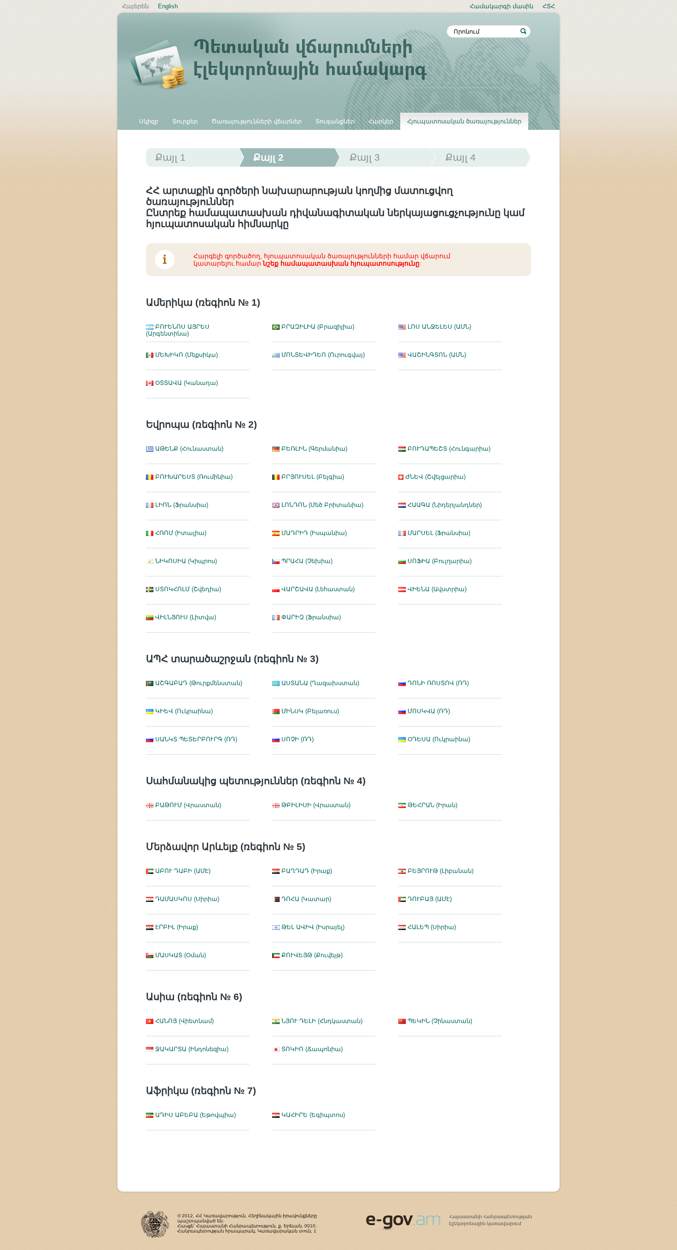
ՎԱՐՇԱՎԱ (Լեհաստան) (317, 589)
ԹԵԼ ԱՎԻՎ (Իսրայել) (312, 927)
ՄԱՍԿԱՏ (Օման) (179, 955)
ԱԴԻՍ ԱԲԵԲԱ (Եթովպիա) (194, 1114)
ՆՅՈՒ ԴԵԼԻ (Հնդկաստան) (321, 1020)
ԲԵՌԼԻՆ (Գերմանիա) (313, 448)
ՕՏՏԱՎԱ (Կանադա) (185, 382)
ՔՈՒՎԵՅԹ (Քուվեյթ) (311, 955)
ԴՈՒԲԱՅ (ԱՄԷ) (429, 898)
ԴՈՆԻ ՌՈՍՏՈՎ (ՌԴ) (437, 683)
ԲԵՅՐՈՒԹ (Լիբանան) (439, 870)
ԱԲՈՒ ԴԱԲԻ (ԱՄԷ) (181, 870)
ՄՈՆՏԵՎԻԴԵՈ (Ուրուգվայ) (322, 354)
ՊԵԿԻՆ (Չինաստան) (439, 1020)
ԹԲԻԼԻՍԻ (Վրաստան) (315, 805)
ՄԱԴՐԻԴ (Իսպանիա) (313, 532)
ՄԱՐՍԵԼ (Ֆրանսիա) (438, 532)
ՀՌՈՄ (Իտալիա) (179, 532)
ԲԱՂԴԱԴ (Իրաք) (306, 870)
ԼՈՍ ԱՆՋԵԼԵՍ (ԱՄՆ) (438, 326)
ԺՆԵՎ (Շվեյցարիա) (434, 476)
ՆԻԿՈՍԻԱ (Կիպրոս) (185, 561)
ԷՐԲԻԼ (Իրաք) (175, 927)
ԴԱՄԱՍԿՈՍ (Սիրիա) (186, 898)
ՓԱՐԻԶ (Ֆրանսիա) (310, 617)
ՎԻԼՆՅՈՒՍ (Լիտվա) (184, 617)
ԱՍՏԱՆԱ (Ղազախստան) (319, 683)
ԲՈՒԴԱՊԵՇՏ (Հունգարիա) (448, 448)
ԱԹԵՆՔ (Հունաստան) (188, 448)
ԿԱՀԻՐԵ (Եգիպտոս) (312, 1114)
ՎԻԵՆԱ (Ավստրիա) (436, 589)
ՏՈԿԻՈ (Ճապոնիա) (311, 1049)
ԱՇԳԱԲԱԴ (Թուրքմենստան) (197, 683)
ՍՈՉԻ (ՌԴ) (297, 739)
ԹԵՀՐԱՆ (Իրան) (431, 805)
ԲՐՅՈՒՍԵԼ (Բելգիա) (312, 476)
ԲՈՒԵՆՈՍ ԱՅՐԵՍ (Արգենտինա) (178, 330)
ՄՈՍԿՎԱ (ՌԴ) (428, 711)
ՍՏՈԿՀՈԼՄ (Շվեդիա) (187, 589)
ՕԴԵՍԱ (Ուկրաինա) (438, 739)
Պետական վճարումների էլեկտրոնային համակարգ (287, 65)
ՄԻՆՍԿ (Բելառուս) (309, 711)
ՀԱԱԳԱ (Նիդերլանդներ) (444, 504)
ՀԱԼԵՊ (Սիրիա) (431, 927)
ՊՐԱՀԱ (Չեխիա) (306, 561)
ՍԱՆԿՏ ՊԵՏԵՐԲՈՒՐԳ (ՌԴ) (195, 739)
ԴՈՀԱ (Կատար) (305, 898)
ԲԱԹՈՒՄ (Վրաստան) (187, 805)
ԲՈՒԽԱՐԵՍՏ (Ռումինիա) (193, 476)
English (168, 6)
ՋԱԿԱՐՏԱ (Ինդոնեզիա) (190, 1049)
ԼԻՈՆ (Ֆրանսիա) (180, 504)
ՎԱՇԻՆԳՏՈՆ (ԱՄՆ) (436, 354)
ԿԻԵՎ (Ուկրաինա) (183, 711)
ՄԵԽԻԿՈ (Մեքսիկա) (185, 354)
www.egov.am (449, 1218)
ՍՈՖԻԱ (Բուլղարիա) (439, 561)
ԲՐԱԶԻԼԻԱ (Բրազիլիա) (317, 326)
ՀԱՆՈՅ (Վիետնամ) (183, 1020)
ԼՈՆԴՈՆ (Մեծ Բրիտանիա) (321, 504)
